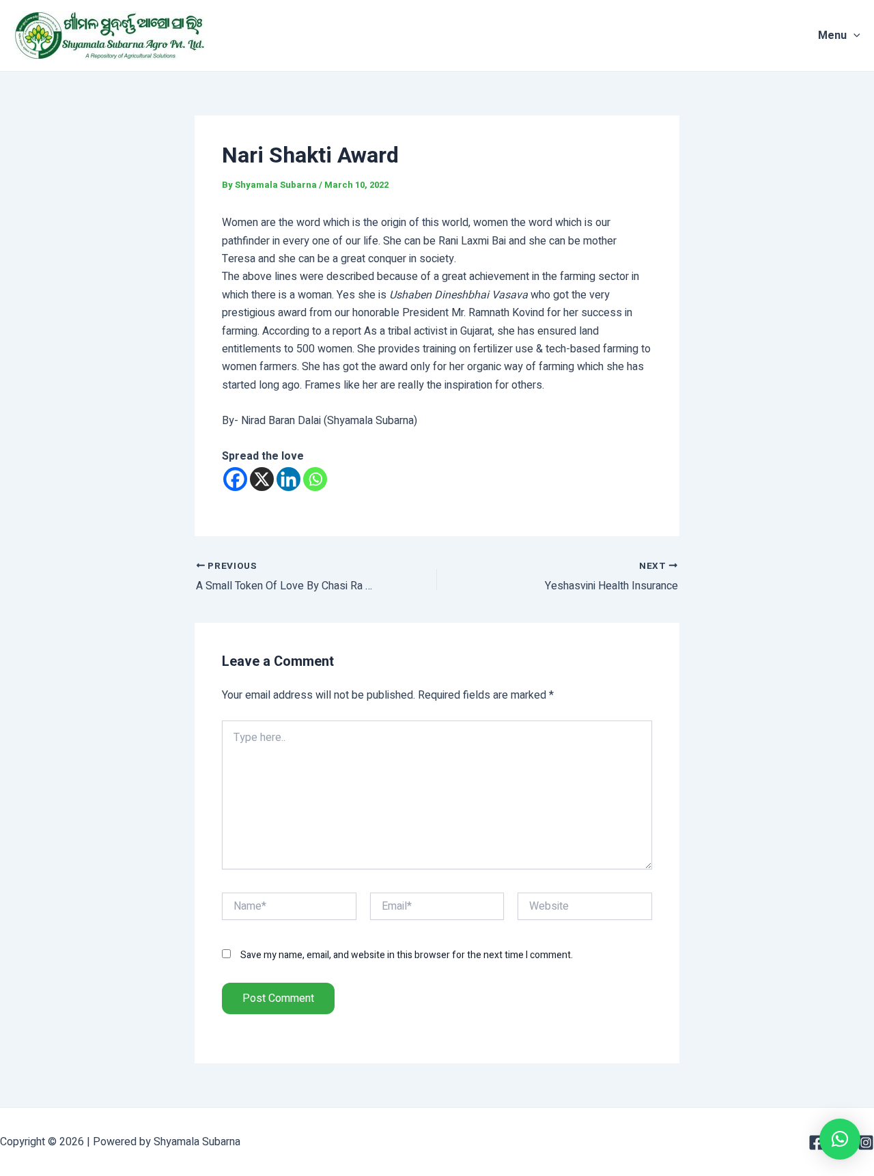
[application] (853, 35)
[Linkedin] (288, 479)
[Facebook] (235, 479)
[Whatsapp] (315, 479)
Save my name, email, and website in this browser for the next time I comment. (406, 955)
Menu (832, 35)
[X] (262, 479)
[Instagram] (866, 1142)
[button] (839, 1139)
